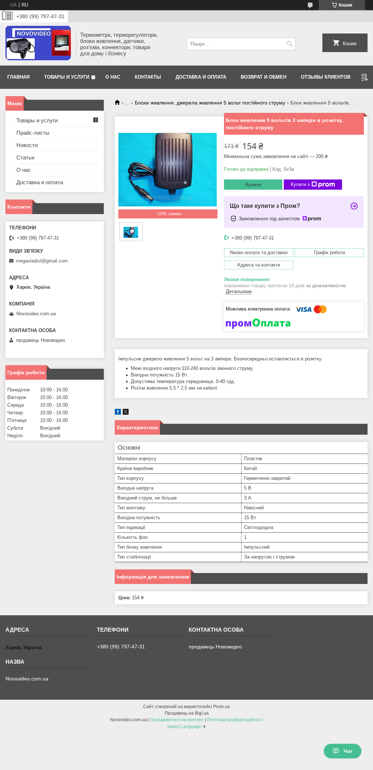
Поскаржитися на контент (177, 719)
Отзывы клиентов (325, 77)
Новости (27, 145)
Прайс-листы (33, 133)
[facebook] (118, 413)
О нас (112, 77)
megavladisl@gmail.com (42, 261)
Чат (348, 751)
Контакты (148, 77)
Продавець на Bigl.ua (187, 713)
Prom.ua (221, 706)
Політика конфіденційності (235, 719)
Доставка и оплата (201, 77)
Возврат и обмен (263, 77)
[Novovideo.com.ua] (38, 44)
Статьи (25, 157)
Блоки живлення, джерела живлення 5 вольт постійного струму (210, 103)
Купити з (300, 184)
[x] (126, 413)
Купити (253, 184)
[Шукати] (289, 43)
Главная (18, 77)
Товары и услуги (66, 77)
